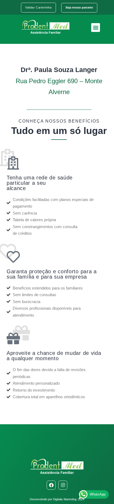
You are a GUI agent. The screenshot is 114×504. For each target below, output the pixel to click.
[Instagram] (62, 485)
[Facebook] (51, 485)
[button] (95, 27)
